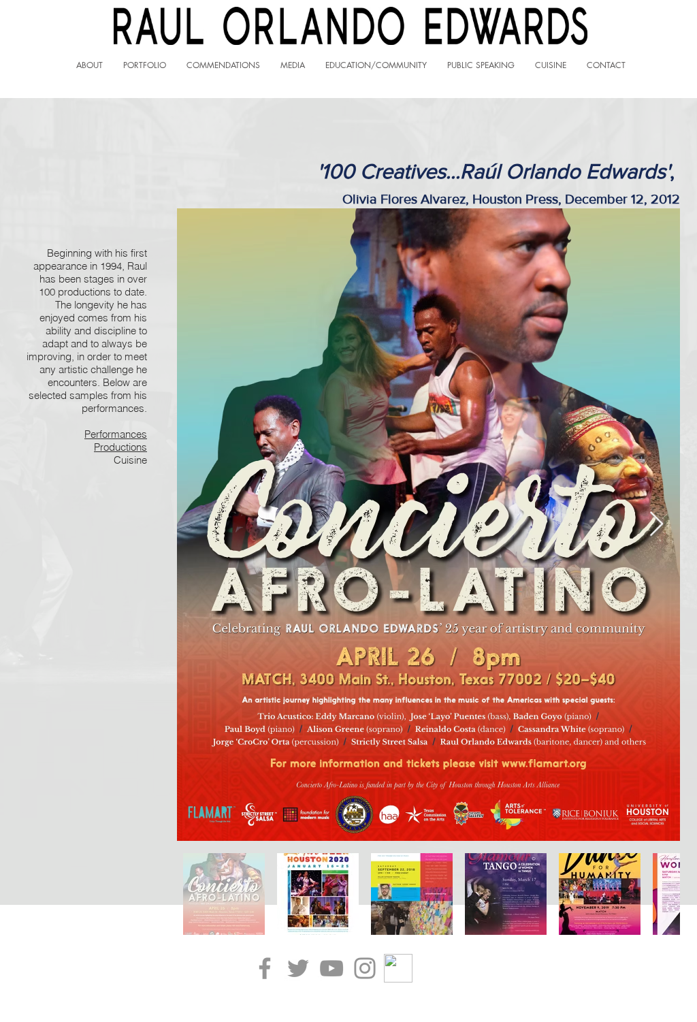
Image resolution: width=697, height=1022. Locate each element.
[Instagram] (365, 968)
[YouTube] (331, 968)
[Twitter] (298, 968)
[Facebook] (264, 968)
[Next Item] (656, 524)
